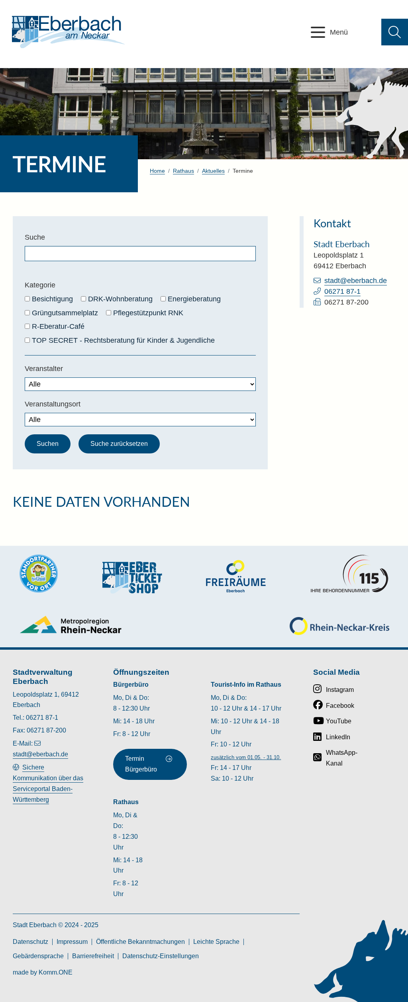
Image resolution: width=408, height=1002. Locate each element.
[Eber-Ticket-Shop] (132, 577)
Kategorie (40, 285)
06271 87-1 (342, 291)
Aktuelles (213, 171)
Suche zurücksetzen (119, 443)
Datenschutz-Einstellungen (160, 956)
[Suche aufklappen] (394, 32)
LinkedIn (338, 737)
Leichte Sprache (216, 941)
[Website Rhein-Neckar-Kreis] (339, 626)
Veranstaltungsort (52, 404)
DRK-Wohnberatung (120, 299)
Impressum (72, 941)
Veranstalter (44, 369)
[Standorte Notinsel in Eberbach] (39, 574)
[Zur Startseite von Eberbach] (68, 32)
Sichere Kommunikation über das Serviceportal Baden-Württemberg (48, 783)
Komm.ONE (56, 972)
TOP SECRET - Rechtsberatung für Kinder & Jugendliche (123, 340)
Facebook (340, 705)
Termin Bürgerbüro (141, 764)
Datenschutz (30, 941)
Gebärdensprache (38, 956)
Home (157, 171)
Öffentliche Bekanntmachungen (140, 941)
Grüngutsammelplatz (65, 313)
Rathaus (183, 171)
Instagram (340, 689)
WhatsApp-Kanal (341, 758)
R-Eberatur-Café (58, 326)
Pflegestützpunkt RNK (148, 313)
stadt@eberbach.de (355, 281)
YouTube (338, 721)
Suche (35, 237)
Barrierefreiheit (93, 956)
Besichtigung (52, 299)
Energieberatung (194, 299)
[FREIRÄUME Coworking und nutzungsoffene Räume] (236, 576)
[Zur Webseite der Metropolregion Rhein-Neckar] (71, 624)
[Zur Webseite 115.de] (349, 574)
